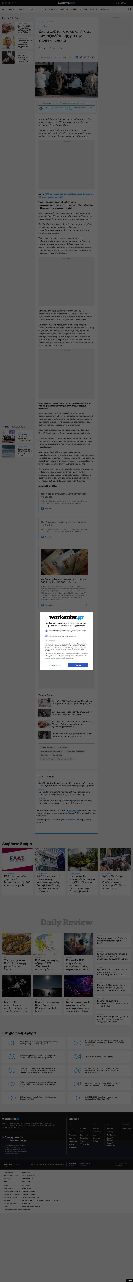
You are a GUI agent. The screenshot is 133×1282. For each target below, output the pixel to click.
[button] (66, 640)
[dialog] (66, 641)
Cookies (129, 1280)
